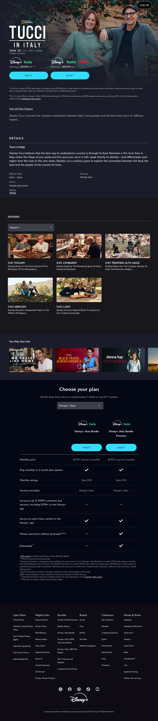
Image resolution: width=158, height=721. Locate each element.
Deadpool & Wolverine (133, 626)
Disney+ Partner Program (45, 678)
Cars (125, 665)
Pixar (82, 626)
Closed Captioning (42, 665)
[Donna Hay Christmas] (123, 360)
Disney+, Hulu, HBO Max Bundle (67, 651)
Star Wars (83, 639)
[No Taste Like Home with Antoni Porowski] (30, 360)
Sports (104, 639)
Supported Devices (42, 652)
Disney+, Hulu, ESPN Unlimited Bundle (66, 641)
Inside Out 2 (128, 633)
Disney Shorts (107, 646)
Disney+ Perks (40, 626)
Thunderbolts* (129, 659)
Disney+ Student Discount (68, 620)
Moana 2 (127, 639)
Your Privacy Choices (21, 653)
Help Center (40, 646)
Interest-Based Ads (20, 659)
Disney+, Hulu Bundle (66, 633)
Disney (82, 620)
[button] (45, 615)
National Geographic (88, 646)
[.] (60, 689)
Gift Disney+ (40, 672)
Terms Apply (26, 556)
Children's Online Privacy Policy (23, 628)
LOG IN (144, 5)
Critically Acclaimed (110, 633)
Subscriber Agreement (22, 646)
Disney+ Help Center (94, 577)
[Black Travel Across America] (77, 360)
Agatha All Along (131, 672)
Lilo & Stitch (128, 646)
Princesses (106, 665)
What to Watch (41, 639)
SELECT (28, 75)
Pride (104, 659)
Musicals (105, 626)
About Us (39, 659)
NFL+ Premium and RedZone (65, 661)
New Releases (40, 633)
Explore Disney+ (41, 620)
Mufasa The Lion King (132, 678)
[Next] (152, 359)
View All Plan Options (21, 108)
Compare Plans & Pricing (67, 669)
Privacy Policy (18, 620)
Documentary (107, 652)
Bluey (126, 652)
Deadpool (128, 620)
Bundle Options (64, 626)
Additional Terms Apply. (31, 99)
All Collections (107, 620)
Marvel (82, 633)
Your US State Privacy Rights (21, 638)
